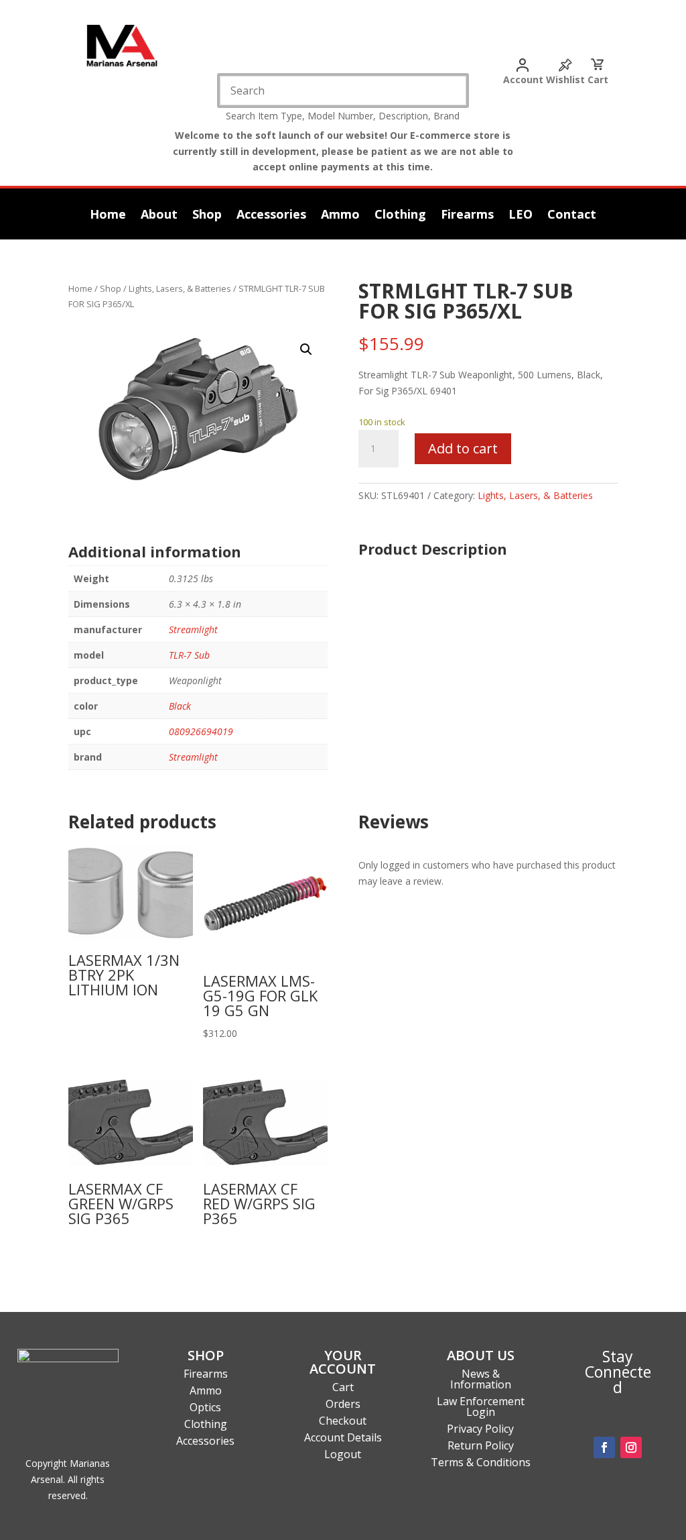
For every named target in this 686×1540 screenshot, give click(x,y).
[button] (306, 349)
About (159, 215)
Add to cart (463, 448)
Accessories (271, 215)
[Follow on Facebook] (604, 1447)
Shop (207, 215)
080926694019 (201, 731)
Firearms (467, 215)
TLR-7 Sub (189, 655)
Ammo (340, 215)
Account (523, 79)
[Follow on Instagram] (631, 1447)
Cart (598, 79)
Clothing (400, 215)
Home (108, 215)
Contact (571, 215)
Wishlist (565, 79)
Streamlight (193, 629)
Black (180, 706)
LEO (520, 215)
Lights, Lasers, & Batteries (180, 288)
